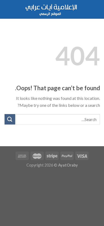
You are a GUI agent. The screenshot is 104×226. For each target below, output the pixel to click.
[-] (52, 9)
